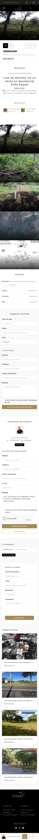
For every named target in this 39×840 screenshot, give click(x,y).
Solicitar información (19, 526)
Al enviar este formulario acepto (21, 401)
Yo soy (4, 483)
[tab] (5, 45)
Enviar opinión (19, 618)
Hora (4, 337)
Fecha (4, 328)
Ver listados (19, 444)
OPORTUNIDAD (30, 636)
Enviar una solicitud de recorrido (19, 407)
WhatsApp (27, 440)
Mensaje (5, 383)
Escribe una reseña (8, 555)
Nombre (5, 355)
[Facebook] (26, 2)
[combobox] (19, 323)
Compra (23, 636)
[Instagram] (30, 2)
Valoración (9, 590)
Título (7, 581)
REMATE (14, 51)
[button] (4, 8)
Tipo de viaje (7, 319)
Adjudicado (7, 51)
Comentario (9, 599)
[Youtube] (33, 2)
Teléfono (5, 364)
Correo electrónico (9, 373)
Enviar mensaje (19, 531)
